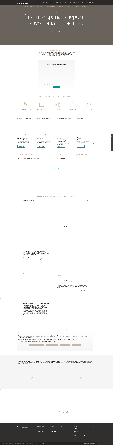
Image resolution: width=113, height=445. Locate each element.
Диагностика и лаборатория (73, 6)
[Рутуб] (95, 427)
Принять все (86, 443)
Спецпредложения (59, 2)
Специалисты (45, 2)
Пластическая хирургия (29, 6)
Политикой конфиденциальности (51, 83)
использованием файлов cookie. (39, 443)
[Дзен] (93, 427)
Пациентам (69, 2)
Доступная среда (86, 435)
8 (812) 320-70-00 (76, 2)
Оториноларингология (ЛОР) (53, 12)
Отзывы (50, 2)
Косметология (39, 6)
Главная (43, 12)
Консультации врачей (61, 6)
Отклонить (92, 443)
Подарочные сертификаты (64, 429)
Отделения (47, 12)
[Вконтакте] (85, 427)
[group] (39, 378)
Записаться (21, 146)
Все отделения (84, 6)
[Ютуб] (91, 427)
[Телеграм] (87, 427)
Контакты (64, 2)
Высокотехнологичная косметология (42, 428)
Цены (54, 2)
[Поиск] (81, 3)
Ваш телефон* (45, 73)
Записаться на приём (90, 2)
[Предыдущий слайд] (31, 378)
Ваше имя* (44, 70)
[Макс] (89, 427)
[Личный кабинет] (83, 3)
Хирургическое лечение (49, 6)
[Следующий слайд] (81, 378)
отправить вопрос (64, 415)
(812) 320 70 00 (74, 426)
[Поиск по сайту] (37, 438)
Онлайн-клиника (63, 428)
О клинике (52, 426)
